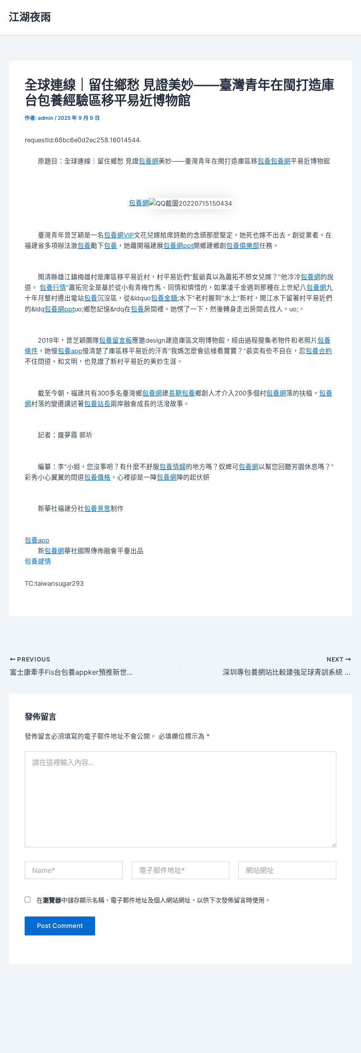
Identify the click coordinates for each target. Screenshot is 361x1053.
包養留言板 (115, 340)
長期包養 (182, 393)
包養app (70, 351)
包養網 (148, 161)
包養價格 (97, 477)
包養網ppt (178, 246)
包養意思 (97, 509)
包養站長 (97, 404)
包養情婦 (172, 467)
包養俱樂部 (242, 246)
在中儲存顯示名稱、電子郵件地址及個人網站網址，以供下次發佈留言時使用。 (154, 900)
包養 (264, 161)
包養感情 (38, 561)
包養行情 (53, 288)
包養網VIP (119, 235)
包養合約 (319, 351)
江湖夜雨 (30, 17)
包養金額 (164, 298)
